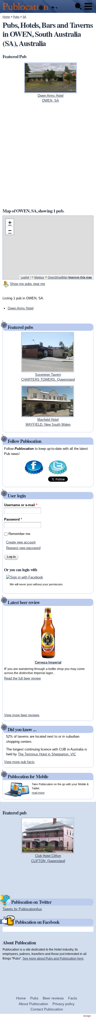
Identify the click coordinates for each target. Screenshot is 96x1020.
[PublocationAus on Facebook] (34, 474)
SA (24, 16)
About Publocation (33, 1004)
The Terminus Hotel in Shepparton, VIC (47, 754)
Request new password (23, 548)
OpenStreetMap (58, 277)
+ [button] (10, 222)
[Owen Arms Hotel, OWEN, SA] (50, 90)
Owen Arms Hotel (21, 308)
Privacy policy (63, 1004)
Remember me (19, 534)
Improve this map (80, 277)
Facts (72, 998)
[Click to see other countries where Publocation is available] (54, 8)
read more (38, 792)
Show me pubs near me (27, 284)
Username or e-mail (20, 505)
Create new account (21, 542)
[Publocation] (27, 10)
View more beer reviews (21, 715)
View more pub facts (19, 762)
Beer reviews (53, 998)
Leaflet (25, 277)
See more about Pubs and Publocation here (53, 958)
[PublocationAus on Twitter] (57, 474)
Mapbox (39, 277)
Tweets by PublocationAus (22, 909)
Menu (88, 6)
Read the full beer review (22, 678)
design (87, 1015)
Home (6, 16)
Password (13, 519)
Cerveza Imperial (48, 662)
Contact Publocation (46, 1009)
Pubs (16, 16)
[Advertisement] (19, 696)
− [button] (10, 230)
